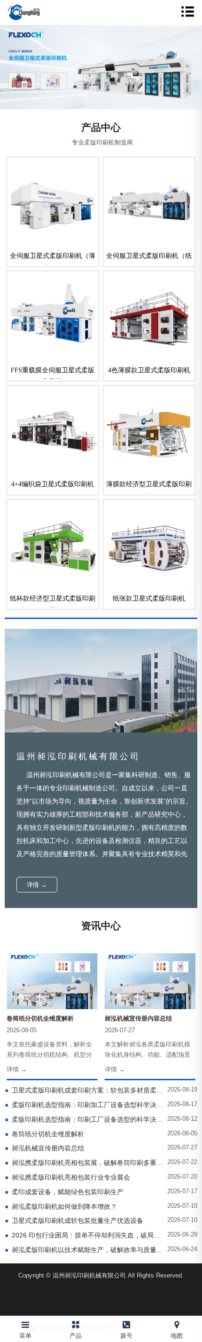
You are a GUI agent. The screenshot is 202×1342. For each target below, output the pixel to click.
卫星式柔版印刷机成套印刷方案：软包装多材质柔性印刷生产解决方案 (84, 1090)
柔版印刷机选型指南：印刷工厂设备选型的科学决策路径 (84, 1119)
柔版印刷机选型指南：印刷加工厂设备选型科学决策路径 (84, 1105)
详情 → (37, 884)
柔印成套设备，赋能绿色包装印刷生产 (64, 1192)
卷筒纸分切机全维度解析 (44, 1134)
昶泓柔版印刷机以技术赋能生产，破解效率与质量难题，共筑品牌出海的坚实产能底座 (84, 1250)
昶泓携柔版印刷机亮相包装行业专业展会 (67, 1177)
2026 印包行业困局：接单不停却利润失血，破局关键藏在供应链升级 (84, 1235)
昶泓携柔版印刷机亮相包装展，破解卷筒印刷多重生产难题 (84, 1162)
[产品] (76, 1323)
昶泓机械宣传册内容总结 (44, 1148)
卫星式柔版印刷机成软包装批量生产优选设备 (74, 1220)
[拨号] (126, 1323)
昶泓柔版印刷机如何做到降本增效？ (61, 1206)
